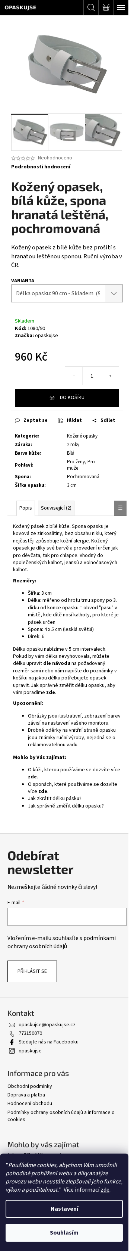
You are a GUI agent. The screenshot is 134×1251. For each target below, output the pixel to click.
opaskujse (46, 335)
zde (104, 1190)
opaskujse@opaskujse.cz (47, 1025)
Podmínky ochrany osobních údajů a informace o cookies (61, 1116)
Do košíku (72, 397)
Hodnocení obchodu (29, 1103)
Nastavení (64, 1209)
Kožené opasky (82, 436)
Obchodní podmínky (29, 1086)
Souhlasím (64, 1233)
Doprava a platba (26, 1095)
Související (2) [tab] (56, 508)
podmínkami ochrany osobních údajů (61, 942)
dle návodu (56, 663)
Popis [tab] (25, 508)
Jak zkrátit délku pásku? (55, 798)
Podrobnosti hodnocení (40, 167)
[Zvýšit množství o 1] (110, 376)
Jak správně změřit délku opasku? (66, 806)
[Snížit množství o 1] (74, 376)
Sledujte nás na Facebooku (49, 1042)
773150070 (30, 1033)
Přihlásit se (32, 971)
